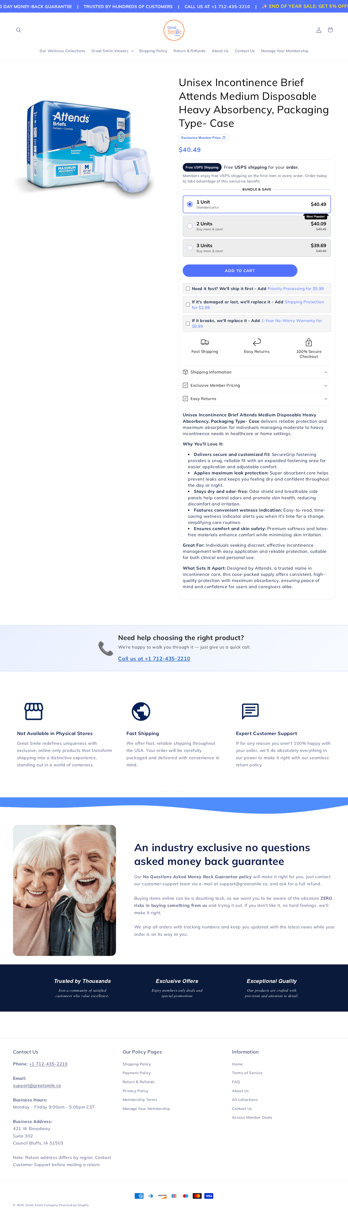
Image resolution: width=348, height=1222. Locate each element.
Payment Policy (137, 1073)
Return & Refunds (139, 1082)
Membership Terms (140, 1099)
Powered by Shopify (74, 1205)
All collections (245, 1099)
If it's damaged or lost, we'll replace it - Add (258, 304)
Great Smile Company (42, 1205)
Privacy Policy (135, 1091)
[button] (18, 30)
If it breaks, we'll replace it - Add (257, 323)
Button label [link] (174, 791)
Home (237, 1064)
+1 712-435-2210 (48, 1063)
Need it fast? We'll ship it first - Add (258, 288)
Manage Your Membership (146, 1108)
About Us (240, 1091)
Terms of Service (247, 1073)
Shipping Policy (137, 1064)
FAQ (236, 1082)
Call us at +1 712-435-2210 (154, 658)
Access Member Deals (252, 1117)
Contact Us (242, 1108)
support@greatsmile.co (37, 1085)
